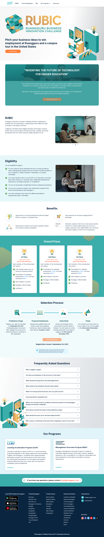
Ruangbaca (32, 508)
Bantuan (66, 522)
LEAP (26, 276)
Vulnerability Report (69, 506)
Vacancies (56, 3)
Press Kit (66, 520)
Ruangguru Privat (33, 517)
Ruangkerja (49, 504)
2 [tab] (75, 145)
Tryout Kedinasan (33, 520)
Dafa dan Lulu (32, 501)
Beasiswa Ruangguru (69, 499)
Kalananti (48, 508)
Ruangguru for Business (35, 504)
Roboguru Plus (32, 499)
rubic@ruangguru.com (70, 480)
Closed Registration (52, 99)
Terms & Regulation (27, 3)
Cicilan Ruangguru (68, 501)
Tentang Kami (67, 515)
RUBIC (17, 3)
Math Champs (49, 511)
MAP (24, 278)
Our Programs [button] (45, 3)
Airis (30, 522)
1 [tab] (73, 145)
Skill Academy (50, 501)
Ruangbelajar (32, 513)
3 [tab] (78, 145)
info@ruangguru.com (90, 497)
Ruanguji (31, 506)
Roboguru (31, 497)
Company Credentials (69, 497)
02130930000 (88, 500)
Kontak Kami (67, 517)
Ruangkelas (32, 511)
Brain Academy (50, 497)
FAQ (37, 3)
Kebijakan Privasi (68, 513)
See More (10, 467)
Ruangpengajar (33, 515)
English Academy (50, 499)
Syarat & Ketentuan (69, 511)
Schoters (48, 506)
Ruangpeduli (49, 513)
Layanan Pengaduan (69, 508)
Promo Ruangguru (68, 504)
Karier (65, 524)
